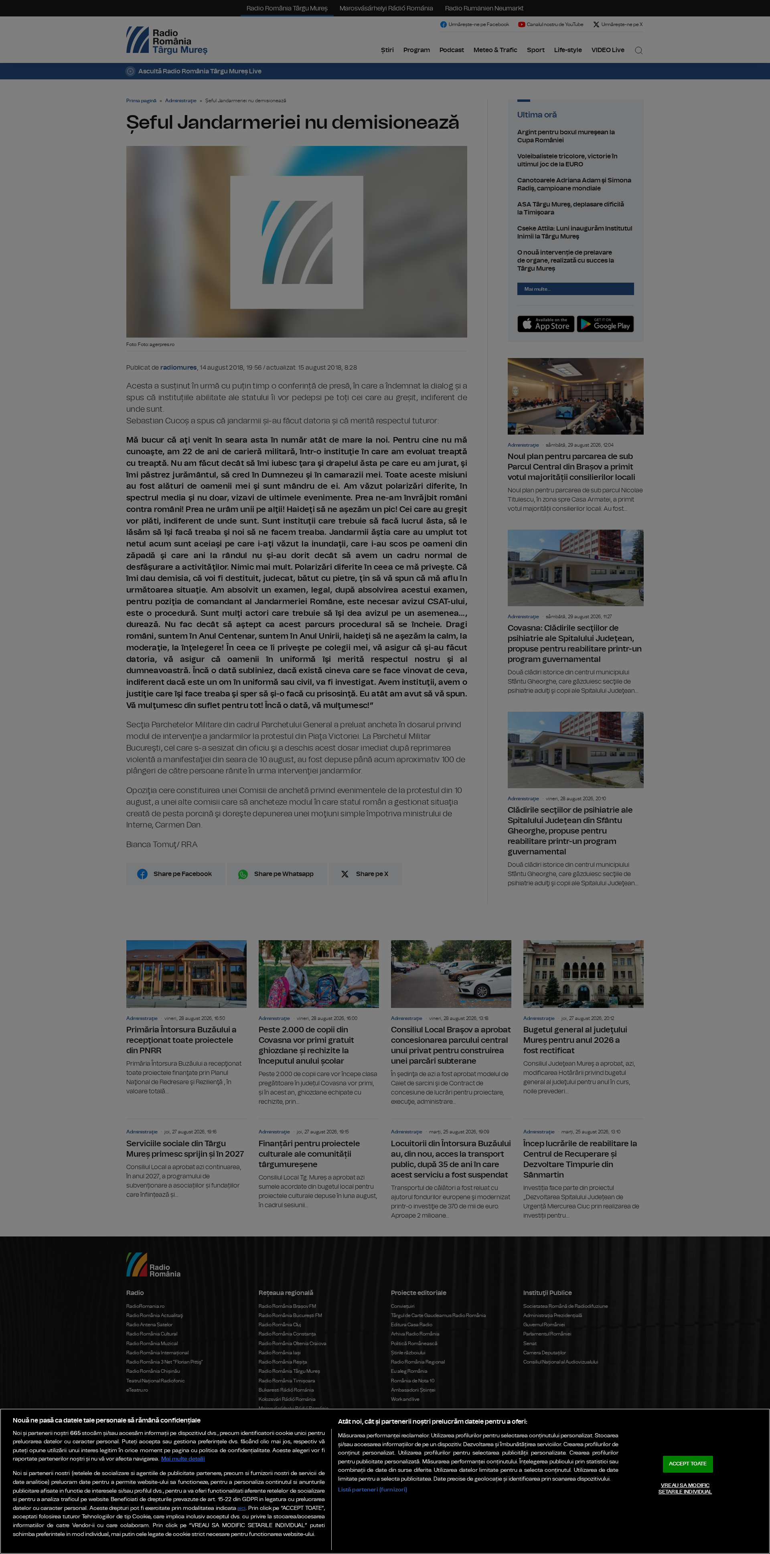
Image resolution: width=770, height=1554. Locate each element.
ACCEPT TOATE (688, 1464)
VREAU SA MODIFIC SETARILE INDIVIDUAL (685, 1489)
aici (241, 1508)
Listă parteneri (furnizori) (372, 1490)
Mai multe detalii (183, 1459)
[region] (385, 1481)
